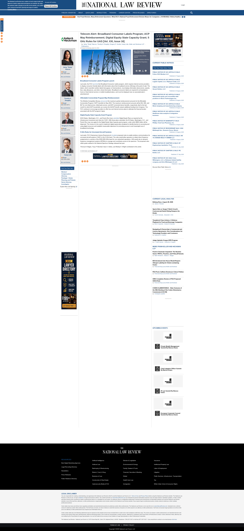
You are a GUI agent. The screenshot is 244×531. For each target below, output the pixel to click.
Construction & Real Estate (100, 480)
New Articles (2, 26)
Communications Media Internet (140, 56)
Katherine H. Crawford (160, 235)
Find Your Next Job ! (67, 168)
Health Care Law (128, 480)
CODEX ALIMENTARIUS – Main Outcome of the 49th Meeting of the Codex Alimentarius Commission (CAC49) (167, 290)
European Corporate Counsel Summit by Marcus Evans (170, 414)
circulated (114, 135)
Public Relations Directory (69, 478)
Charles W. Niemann (169, 224)
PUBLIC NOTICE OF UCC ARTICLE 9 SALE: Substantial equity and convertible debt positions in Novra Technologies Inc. (166, 96)
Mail (140, 71)
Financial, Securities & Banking (132, 472)
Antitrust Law (96, 464)
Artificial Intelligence (98, 460)
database (81, 497)
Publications (85, 46)
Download (143, 71)
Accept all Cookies (50, 2)
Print (137, 71)
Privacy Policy (144, 496)
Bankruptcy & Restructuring (100, 468)
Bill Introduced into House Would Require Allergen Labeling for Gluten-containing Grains (166, 263)
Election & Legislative (129, 460)
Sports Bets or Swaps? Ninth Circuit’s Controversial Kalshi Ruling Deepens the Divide (166, 211)
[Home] (122, 5)
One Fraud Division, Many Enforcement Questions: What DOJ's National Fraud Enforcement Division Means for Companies (117, 17)
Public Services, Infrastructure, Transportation (168, 476)
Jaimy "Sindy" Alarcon (68, 68)
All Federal (137, 64)
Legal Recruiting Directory (69, 467)
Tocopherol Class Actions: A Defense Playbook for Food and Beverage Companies (167, 221)
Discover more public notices (161, 167)
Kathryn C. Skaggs (169, 255)
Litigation (156, 472)
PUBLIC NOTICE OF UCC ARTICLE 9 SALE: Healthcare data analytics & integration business (166, 113)
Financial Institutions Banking (141, 59)
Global (125, 476)
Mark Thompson (159, 255)
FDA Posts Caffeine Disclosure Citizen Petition (168, 272)
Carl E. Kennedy (159, 215)
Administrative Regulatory (140, 62)
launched (95, 84)
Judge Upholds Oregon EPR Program (165, 240)
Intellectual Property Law (161, 464)
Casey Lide (67, 155)
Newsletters (102, 12)
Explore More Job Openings (68, 186)
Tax (155, 480)
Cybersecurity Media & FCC (100, 484)
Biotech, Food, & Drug (99, 472)
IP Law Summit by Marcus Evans (169, 391)
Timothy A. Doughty (67, 99)
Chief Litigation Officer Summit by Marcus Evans (171, 369)
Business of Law (97, 476)
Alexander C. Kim (168, 215)
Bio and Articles (65, 76)
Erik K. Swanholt (159, 224)
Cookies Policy (12, 9)
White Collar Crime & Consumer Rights (165, 484)
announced (104, 101)
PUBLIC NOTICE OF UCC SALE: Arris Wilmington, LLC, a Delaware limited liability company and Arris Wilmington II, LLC (167, 160)
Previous (182, 17)
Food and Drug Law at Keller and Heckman (166, 266)
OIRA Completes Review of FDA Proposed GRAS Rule (167, 280)
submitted (116, 118)
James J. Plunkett (159, 204)
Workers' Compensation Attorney (66, 174)
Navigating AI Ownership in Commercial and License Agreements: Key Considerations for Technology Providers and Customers (167, 231)
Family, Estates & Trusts (130, 468)
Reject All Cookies (51, 6)
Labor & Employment (160, 468)
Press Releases (66, 474)
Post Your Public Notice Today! (162, 68)
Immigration (126, 484)
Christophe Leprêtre (160, 294)
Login (183, 5)
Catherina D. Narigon (169, 242)
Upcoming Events (160, 328)
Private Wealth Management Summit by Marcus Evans (170, 347)
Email (64, 72)
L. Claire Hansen (159, 242)
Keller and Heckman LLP (136, 44)
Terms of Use (135, 496)
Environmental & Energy (130, 464)
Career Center (124, 12)
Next (184, 17)
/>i (146, 71)
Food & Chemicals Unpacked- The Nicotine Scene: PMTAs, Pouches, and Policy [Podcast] (168, 253)
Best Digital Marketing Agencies (70, 463)
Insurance (157, 460)
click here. (174, 519)
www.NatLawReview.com (119, 497)
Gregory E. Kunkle (68, 126)
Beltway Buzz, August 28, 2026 (163, 202)
